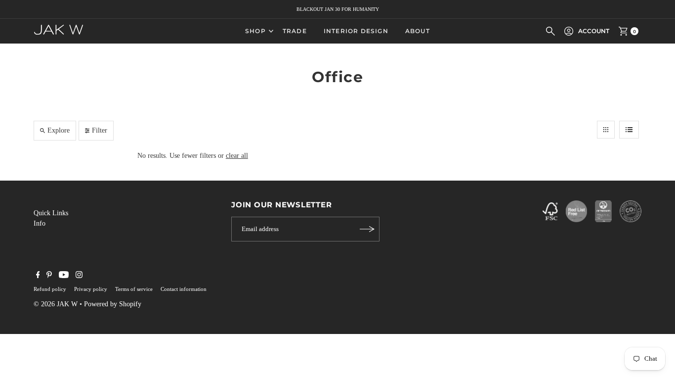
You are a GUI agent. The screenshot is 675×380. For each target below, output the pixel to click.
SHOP (255, 31)
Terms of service (134, 289)
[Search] (550, 31)
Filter (99, 130)
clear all (237, 155)
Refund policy (50, 289)
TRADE (295, 31)
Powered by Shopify (112, 304)
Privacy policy (90, 289)
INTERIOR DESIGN (356, 31)
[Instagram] (79, 276)
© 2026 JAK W (56, 304)
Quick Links (51, 213)
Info (39, 223)
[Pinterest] (49, 276)
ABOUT (417, 31)
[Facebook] (38, 276)
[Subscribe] (367, 229)
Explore (58, 130)
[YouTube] (64, 276)
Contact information (184, 289)
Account (593, 31)
